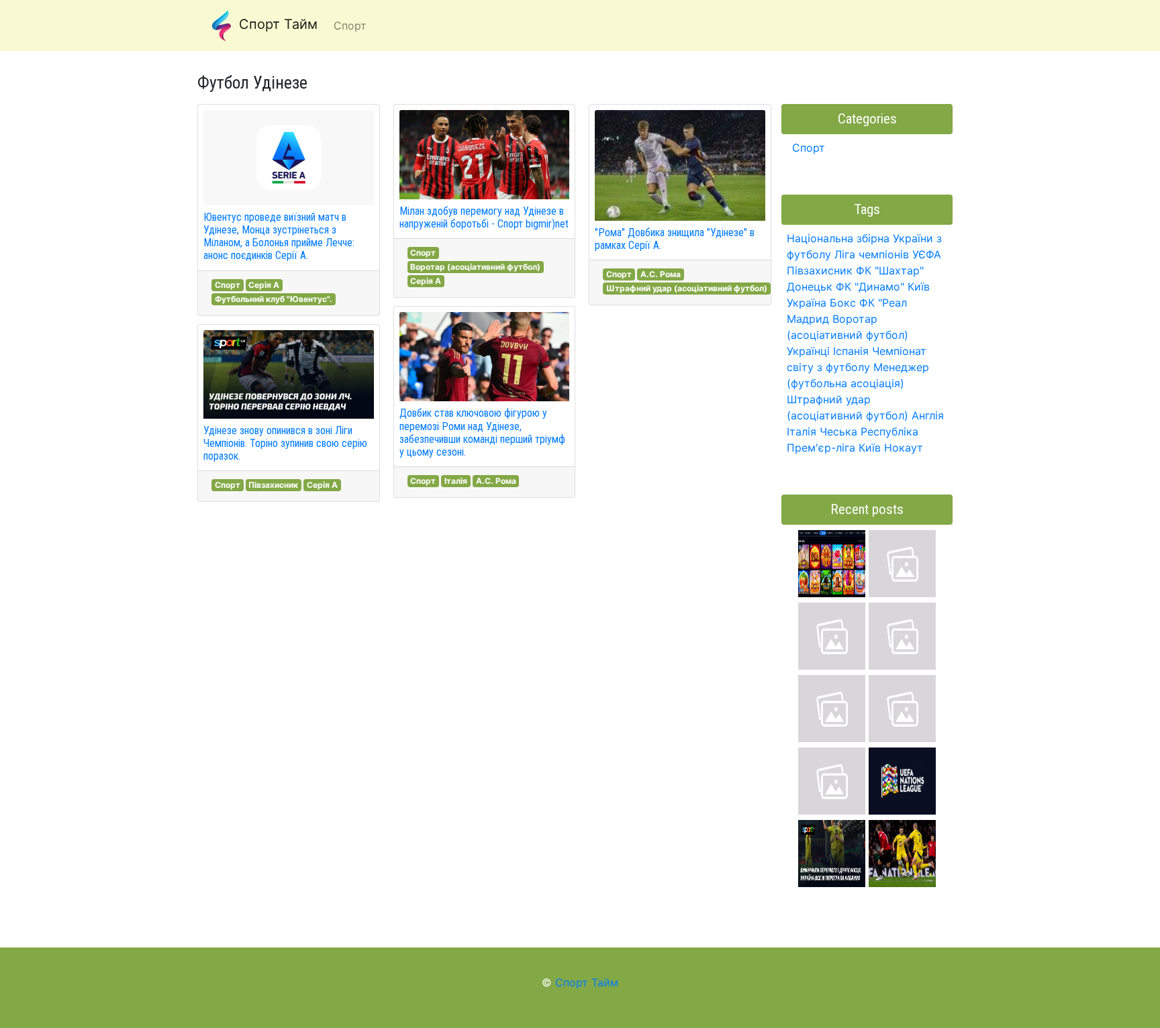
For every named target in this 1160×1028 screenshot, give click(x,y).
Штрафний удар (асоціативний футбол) (686, 288)
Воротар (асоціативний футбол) (475, 267)
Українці (808, 351)
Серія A (263, 285)
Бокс (843, 302)
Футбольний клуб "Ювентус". (273, 299)
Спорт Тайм (276, 24)
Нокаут (903, 447)
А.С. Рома (496, 481)
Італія (455, 481)
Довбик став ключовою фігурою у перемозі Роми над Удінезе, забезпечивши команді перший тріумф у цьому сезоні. (482, 432)
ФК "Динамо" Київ (883, 286)
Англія (928, 415)
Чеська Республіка (869, 431)
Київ (870, 447)
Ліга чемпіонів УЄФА (887, 254)
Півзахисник (273, 485)
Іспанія (851, 351)
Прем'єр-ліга (821, 447)
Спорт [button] (350, 25)
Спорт (227, 285)
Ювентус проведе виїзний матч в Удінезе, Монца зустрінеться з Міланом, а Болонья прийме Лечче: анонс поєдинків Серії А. (278, 236)
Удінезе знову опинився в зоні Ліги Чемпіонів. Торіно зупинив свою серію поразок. (285, 443)
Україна (806, 302)
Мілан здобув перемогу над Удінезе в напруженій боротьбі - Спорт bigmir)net (484, 217)
